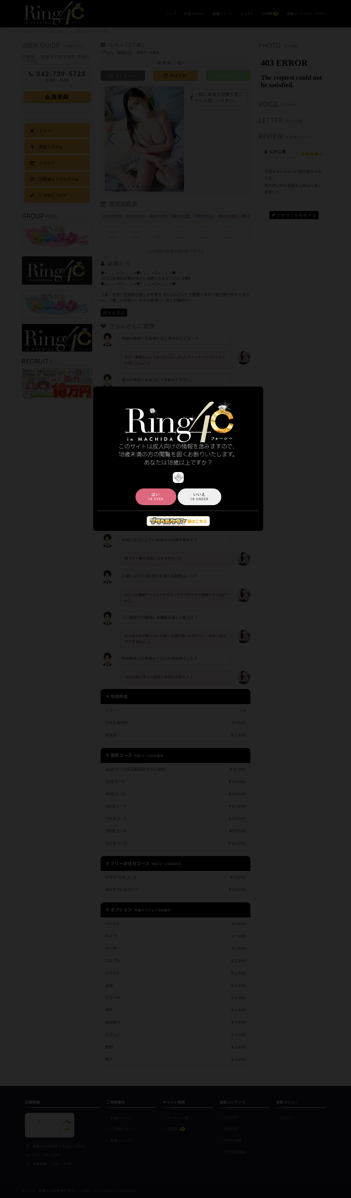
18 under (199, 496)
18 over (156, 496)
